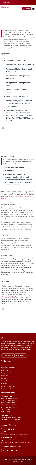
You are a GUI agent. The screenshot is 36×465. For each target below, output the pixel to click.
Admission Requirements (8, 365)
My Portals (6, 2)
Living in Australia (6, 373)
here (11, 274)
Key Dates (4, 378)
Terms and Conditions (7, 389)
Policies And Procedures (8, 367)
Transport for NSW (8, 297)
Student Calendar (6, 381)
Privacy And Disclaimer (7, 386)
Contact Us (4, 383)
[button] (6, 2)
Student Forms (5, 370)
